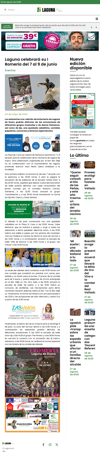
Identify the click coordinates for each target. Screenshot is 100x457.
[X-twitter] (57, 445)
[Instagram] (50, 445)
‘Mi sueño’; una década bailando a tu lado (76, 250)
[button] (97, 19)
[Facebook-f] (43, 445)
